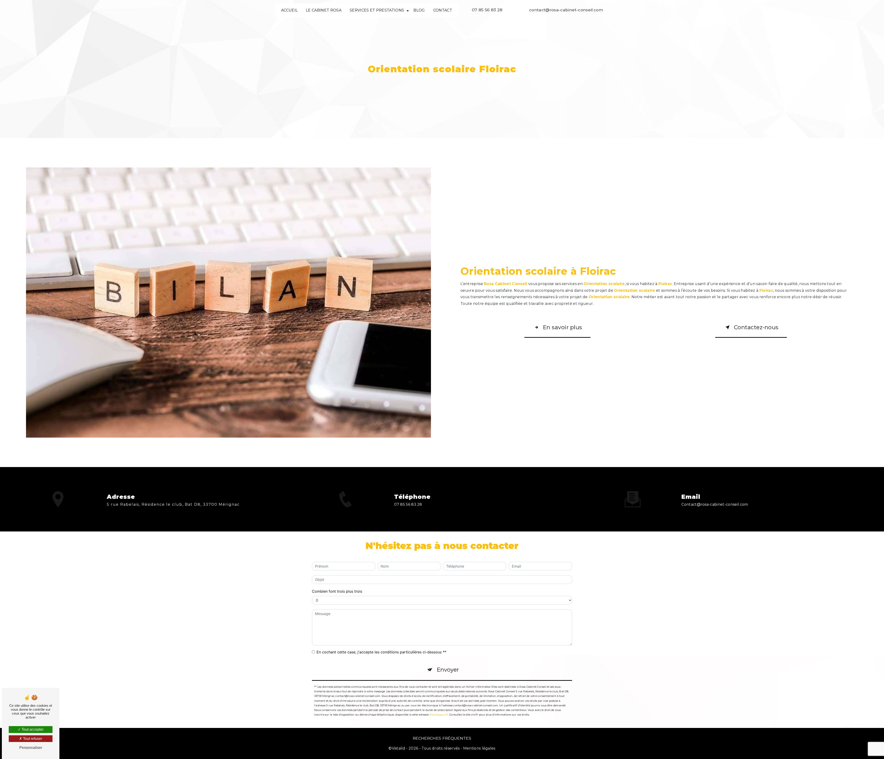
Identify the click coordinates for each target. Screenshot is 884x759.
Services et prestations (377, 10)
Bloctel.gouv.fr (439, 714)
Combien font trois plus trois (337, 591)
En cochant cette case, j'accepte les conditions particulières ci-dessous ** (381, 652)
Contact (442, 10)
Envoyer (448, 669)
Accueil (289, 10)
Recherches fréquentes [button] (442, 738)
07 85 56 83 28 (487, 9)
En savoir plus (562, 327)
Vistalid (398, 748)
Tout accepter (32, 729)
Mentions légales (479, 748)
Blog (419, 10)
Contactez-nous (756, 327)
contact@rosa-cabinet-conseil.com (566, 9)
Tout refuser (32, 739)
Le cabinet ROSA (323, 10)
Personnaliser (30, 748)
